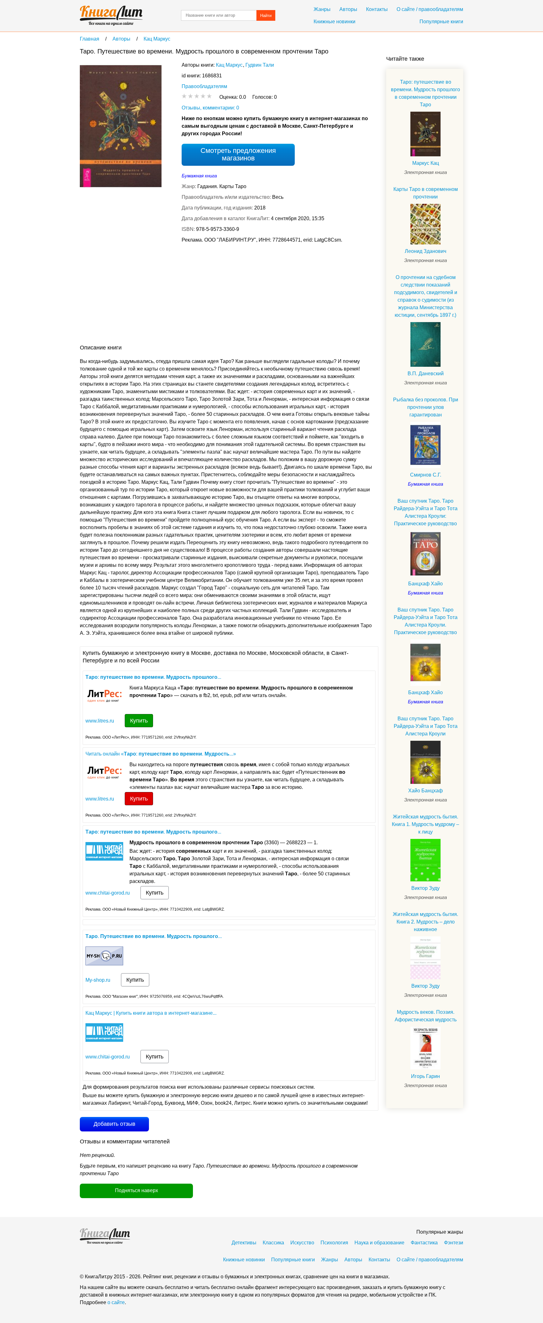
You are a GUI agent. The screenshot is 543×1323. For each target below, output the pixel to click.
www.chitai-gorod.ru (107, 893)
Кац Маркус (229, 65)
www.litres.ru (99, 720)
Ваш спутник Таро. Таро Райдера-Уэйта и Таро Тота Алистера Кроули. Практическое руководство (426, 621)
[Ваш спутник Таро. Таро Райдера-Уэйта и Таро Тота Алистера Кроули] (425, 762)
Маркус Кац (425, 163)
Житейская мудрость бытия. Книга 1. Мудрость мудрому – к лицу (425, 824)
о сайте (116, 1302)
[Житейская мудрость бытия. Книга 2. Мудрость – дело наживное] (425, 957)
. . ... (153, 936)
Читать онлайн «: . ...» (160, 753)
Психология (334, 1242)
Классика (273, 1242)
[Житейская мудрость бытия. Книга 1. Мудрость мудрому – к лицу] (425, 860)
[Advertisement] (194, 295)
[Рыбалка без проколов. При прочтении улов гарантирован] (425, 445)
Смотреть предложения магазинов (238, 154)
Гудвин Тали (259, 65)
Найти (266, 15)
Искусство (302, 1242)
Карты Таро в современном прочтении (425, 193)
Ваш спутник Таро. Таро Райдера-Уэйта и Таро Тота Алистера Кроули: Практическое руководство (426, 512)
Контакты (377, 9)
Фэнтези (453, 1242)
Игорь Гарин (425, 1076)
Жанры (322, 9)
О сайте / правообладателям (430, 9)
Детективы (244, 1242)
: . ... (153, 677)
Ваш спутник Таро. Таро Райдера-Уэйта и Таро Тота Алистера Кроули (426, 726)
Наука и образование (379, 1242)
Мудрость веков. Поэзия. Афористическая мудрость (426, 1015)
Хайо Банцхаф (425, 790)
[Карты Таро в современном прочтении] (425, 224)
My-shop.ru (97, 980)
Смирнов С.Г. (425, 474)
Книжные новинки (334, 21)
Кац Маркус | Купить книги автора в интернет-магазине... (151, 1013)
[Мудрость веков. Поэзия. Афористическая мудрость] (425, 1048)
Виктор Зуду (425, 888)
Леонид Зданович (425, 251)
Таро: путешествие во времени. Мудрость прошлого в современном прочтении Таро (425, 93)
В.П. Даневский (426, 373)
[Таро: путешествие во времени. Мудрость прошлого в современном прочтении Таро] (425, 134)
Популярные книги (441, 21)
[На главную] (111, 16)
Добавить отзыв (114, 1124)
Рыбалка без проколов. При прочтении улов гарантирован (425, 407)
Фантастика (424, 1242)
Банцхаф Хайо (425, 583)
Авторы (348, 9)
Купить (139, 720)
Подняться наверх (136, 1190)
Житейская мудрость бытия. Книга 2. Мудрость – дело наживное (425, 922)
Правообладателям (204, 86)
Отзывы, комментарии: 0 (210, 107)
